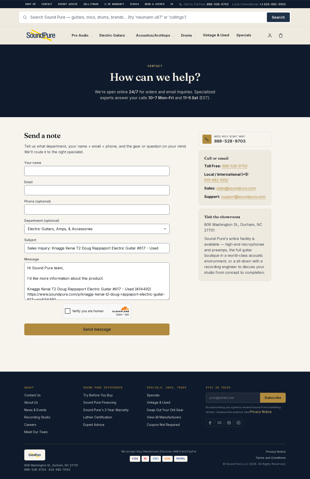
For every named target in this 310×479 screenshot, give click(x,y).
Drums (186, 35)
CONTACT (47, 4)
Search (278, 17)
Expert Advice (93, 425)
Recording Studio (37, 417)
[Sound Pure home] (41, 35)
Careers (30, 425)
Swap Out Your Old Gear (165, 410)
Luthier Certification (97, 417)
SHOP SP (30, 4)
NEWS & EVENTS (154, 4)
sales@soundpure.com (236, 188)
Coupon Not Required (163, 425)
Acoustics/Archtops (153, 35)
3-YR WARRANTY (114, 4)
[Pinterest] (238, 423)
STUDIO (134, 4)
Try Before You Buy (98, 395)
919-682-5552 (216, 180)
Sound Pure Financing (99, 402)
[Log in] (270, 35)
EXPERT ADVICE (68, 4)
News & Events (35, 410)
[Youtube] (219, 423)
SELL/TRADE (91, 4)
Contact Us (32, 395)
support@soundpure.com (243, 197)
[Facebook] (210, 423)
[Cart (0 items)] (281, 35)
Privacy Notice (261, 412)
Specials (243, 35)
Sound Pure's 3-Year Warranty (106, 410)
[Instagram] (229, 423)
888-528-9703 (234, 166)
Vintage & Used (216, 35)
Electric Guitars (112, 35)
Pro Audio (80, 35)
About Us (31, 402)
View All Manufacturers (164, 417)
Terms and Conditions (271, 457)
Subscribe (273, 398)
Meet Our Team (36, 432)
